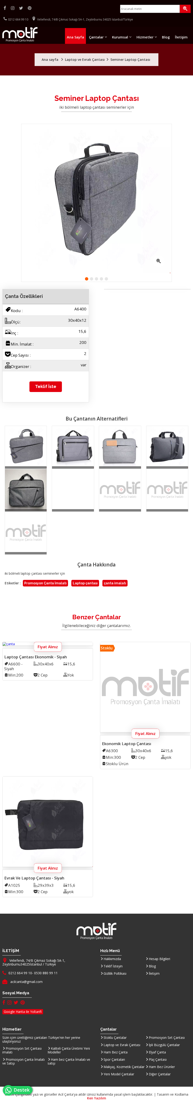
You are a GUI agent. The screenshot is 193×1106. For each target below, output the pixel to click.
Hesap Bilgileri (159, 959)
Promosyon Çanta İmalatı (45, 583)
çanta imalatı (115, 583)
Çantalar (96, 37)
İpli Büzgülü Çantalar (164, 1045)
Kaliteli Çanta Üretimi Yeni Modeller (69, 1050)
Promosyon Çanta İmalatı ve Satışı (23, 1061)
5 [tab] (106, 279)
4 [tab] (101, 279)
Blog (166, 37)
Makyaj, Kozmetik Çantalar (124, 1067)
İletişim (181, 37)
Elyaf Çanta (157, 1052)
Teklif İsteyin (113, 966)
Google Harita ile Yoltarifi (23, 1011)
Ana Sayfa (75, 37)
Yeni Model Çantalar (119, 1074)
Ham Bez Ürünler (162, 1067)
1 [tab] (86, 279)
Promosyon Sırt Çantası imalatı (22, 1050)
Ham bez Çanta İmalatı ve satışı (69, 1061)
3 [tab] (96, 279)
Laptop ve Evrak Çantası (122, 1045)
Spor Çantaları (114, 1059)
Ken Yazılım (96, 1098)
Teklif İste (45, 386)
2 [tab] (91, 279)
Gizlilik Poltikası (115, 973)
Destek (23, 1090)
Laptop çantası (85, 583)
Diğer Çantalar (160, 1074)
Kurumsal (120, 37)
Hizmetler (145, 37)
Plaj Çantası (158, 1059)
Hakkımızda (112, 959)
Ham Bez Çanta (116, 1052)
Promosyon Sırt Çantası (167, 1037)
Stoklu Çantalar (115, 1037)
